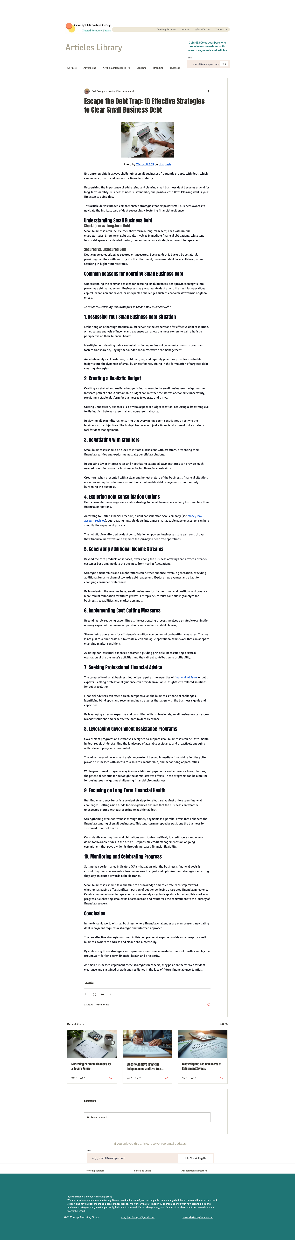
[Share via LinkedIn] (102, 994)
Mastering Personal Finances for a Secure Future (91, 1066)
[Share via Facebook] (85, 994)
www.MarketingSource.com (197, 1217)
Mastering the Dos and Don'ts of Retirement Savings (201, 1066)
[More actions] (208, 91)
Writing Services (95, 1170)
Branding (158, 67)
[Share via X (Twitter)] (94, 994)
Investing (89, 982)
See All (224, 1023)
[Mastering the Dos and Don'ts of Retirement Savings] (202, 1044)
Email (89, 1150)
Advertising (89, 67)
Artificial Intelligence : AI (116, 67)
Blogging (141, 67)
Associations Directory (194, 1170)
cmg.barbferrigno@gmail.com (137, 1217)
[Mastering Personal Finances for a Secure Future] (92, 1044)
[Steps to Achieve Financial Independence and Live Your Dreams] (147, 1044)
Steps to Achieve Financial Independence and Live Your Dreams (144, 1066)
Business (175, 67)
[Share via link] (111, 994)
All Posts (72, 67)
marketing (105, 1200)
